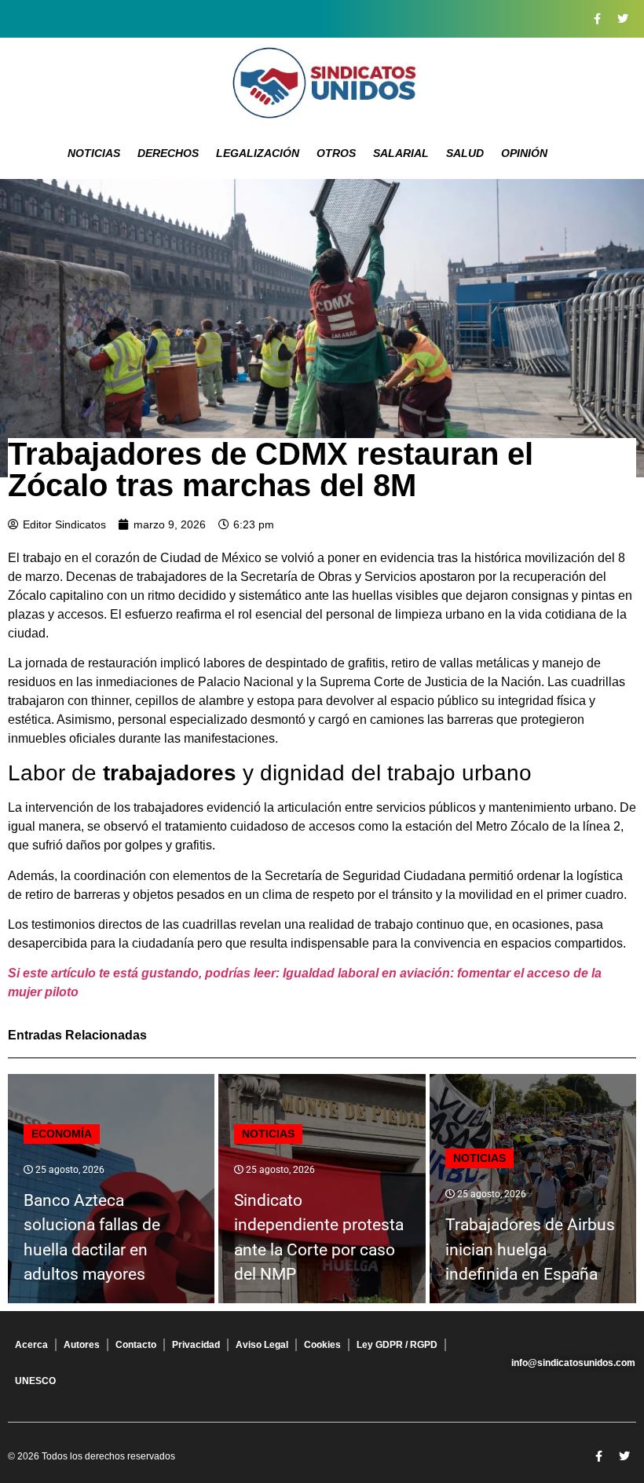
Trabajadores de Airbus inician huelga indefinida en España (530, 1249)
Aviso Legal (262, 1344)
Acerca (31, 1344)
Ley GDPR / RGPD (397, 1344)
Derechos (168, 153)
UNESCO (35, 1380)
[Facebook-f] (597, 19)
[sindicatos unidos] (322, 82)
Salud (465, 153)
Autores (82, 1344)
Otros (336, 153)
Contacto (135, 1344)
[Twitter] (623, 19)
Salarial (401, 153)
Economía (61, 1133)
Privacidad (196, 1344)
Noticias (94, 153)
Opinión (524, 153)
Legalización (257, 153)
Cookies (322, 1344)
